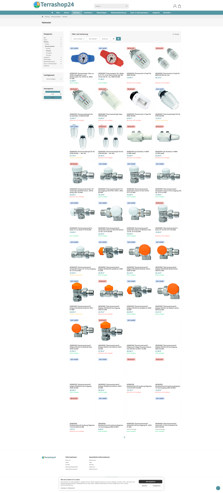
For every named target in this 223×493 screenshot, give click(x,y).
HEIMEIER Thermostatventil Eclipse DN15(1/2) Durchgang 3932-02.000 (166, 347)
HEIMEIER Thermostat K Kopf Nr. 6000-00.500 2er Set (167, 74)
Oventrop (48, 55)
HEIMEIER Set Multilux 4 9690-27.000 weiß (166, 152)
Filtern (53, 97)
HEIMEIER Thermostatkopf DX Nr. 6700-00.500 (167, 115)
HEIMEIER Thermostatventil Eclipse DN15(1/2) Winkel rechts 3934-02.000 (167, 307)
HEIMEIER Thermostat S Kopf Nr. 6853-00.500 (139, 115)
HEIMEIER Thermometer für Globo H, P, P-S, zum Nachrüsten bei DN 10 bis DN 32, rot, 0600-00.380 (111, 75)
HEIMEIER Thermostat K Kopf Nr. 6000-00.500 (139, 74)
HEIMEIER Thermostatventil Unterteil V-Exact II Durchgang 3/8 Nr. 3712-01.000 (168, 190)
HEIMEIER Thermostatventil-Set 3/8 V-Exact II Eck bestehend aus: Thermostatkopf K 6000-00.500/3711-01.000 (110, 465)
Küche (45, 40)
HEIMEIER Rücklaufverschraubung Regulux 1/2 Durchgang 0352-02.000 (167, 386)
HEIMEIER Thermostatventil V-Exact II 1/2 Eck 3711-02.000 (166, 229)
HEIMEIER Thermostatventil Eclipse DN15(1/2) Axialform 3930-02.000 (139, 307)
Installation (47, 57)
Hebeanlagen (47, 59)
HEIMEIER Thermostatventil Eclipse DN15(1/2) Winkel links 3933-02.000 (81, 347)
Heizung (46, 42)
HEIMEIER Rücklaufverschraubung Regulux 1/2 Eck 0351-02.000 (139, 386)
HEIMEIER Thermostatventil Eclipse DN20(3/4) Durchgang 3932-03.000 (80, 386)
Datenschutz (71, 488)
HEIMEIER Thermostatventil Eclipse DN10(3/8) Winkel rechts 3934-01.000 (138, 268)
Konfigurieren (156, 486)
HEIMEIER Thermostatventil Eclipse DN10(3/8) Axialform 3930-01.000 (110, 268)
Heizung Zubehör (49, 46)
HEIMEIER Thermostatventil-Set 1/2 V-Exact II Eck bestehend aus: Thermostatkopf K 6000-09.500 (167, 464)
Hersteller (166, 12)
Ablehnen (144, 486)
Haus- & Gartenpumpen (50, 63)
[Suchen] (126, 6)
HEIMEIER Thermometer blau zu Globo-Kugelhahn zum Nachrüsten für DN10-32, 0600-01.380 (82, 76)
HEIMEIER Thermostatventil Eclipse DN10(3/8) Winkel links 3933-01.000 (166, 268)
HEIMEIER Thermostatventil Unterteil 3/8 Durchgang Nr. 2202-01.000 (139, 425)
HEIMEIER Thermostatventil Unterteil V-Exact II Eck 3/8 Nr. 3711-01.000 (138, 190)
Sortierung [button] (105, 39)
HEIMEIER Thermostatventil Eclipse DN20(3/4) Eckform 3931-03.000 (110, 386)
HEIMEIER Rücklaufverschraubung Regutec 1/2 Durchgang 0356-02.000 (110, 425)
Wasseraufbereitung (49, 61)
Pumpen (47, 44)
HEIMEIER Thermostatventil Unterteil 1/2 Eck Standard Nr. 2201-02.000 (166, 425)
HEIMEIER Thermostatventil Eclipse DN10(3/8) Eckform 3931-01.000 (81, 307)
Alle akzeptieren (150, 481)
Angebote (46, 66)
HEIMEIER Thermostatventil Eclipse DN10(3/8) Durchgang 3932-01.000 (109, 307)
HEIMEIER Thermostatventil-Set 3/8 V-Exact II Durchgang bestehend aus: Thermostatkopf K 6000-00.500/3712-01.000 (139, 465)
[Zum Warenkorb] (179, 6)
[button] (125, 39)
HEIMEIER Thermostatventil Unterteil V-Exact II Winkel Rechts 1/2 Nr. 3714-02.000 (111, 229)
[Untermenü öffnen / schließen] (61, 37)
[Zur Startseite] (65, 6)
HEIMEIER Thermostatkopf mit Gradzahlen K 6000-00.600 (81, 115)
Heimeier (48, 51)
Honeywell (49, 53)
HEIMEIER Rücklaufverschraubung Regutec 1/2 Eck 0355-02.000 (82, 425)
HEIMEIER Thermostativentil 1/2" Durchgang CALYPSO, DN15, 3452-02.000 (110, 190)
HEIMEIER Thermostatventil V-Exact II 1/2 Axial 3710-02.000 (81, 229)
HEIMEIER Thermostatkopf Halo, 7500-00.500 (110, 115)
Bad (45, 37)
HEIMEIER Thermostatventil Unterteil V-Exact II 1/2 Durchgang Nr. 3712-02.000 (83, 268)
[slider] (44, 92)
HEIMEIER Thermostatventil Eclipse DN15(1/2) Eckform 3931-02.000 (110, 347)
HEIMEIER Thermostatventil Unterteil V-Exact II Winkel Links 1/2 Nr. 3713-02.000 (139, 229)
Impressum (64, 488)
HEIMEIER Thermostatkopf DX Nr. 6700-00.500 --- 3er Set (82, 152)
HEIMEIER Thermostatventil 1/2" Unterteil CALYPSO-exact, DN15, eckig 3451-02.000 (82, 190)
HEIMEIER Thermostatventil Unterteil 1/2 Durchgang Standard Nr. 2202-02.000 (82, 464)
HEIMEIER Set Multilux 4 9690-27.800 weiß (138, 152)
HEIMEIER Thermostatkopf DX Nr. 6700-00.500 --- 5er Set (110, 152)
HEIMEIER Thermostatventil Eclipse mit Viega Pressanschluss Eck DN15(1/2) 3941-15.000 (139, 347)
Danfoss (48, 48)
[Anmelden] (175, 6)
